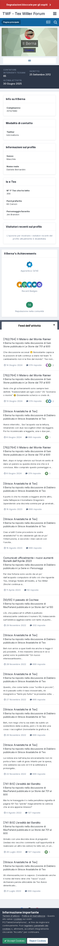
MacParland (9, 607)
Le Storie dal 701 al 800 (37, 346)
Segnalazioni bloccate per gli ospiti (27, 4)
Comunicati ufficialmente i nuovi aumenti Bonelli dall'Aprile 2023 (28, 559)
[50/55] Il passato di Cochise (21, 599)
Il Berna (7, 343)
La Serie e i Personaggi (30, 568)
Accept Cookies (16, 940)
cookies (18, 919)
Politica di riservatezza (33, 916)
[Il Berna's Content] (29, 60)
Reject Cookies (37, 940)
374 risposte (35, 365)
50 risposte (32, 590)
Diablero (51, 415)
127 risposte (33, 812)
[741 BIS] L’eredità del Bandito (21, 783)
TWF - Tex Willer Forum (23, 13)
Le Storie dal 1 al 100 (42, 607)
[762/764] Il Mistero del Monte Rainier (27, 339)
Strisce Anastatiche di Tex (32, 418)
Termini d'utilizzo (11, 916)
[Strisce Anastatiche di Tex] (20, 411)
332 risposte (38, 625)
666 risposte (34, 437)
